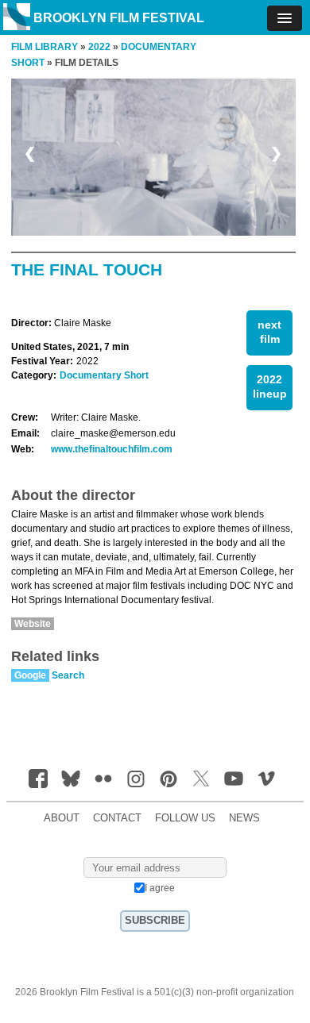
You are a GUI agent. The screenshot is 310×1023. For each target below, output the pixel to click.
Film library (44, 46)
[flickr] (103, 778)
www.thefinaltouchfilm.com (111, 449)
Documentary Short (104, 375)
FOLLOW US (185, 818)
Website (32, 623)
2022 (99, 46)
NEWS (244, 818)
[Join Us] (38, 778)
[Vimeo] (266, 778)
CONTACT (117, 818)
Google (30, 675)
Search (68, 675)
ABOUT (61, 818)
